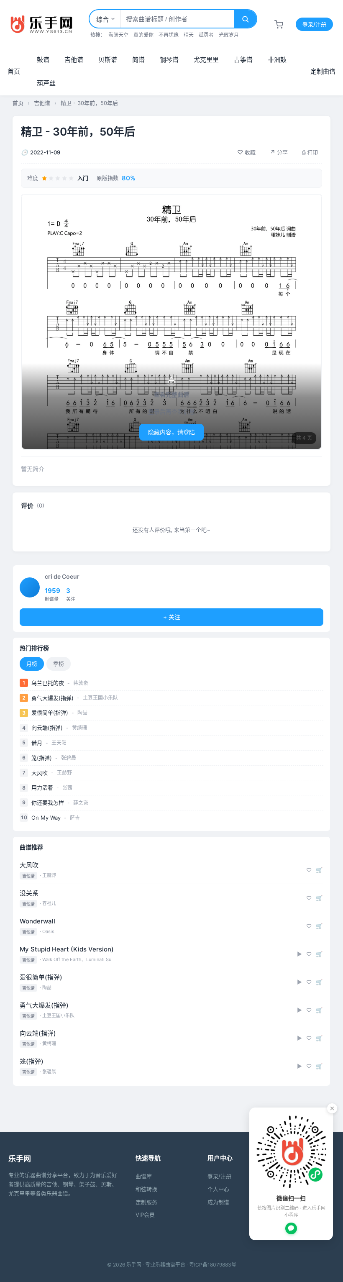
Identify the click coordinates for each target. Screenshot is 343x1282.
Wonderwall (37, 921)
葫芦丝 (46, 83)
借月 (36, 742)
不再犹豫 (169, 35)
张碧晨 (68, 758)
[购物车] (278, 24)
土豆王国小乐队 (100, 698)
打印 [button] (310, 152)
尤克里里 (206, 60)
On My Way (46, 817)
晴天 (189, 35)
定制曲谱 (322, 71)
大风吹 (39, 772)
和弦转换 (146, 1189)
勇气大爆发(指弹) (52, 698)
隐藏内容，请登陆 (171, 432)
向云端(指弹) (47, 727)
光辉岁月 (229, 35)
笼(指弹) (41, 757)
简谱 (138, 60)
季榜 (58, 663)
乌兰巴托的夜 (47, 682)
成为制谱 (218, 1202)
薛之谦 (80, 803)
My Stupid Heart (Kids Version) (67, 949)
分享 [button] (279, 152)
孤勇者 (206, 35)
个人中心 (218, 1189)
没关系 (29, 893)
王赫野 (64, 772)
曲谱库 (144, 1176)
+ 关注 (171, 616)
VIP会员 (145, 1214)
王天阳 (59, 743)
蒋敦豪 (80, 683)
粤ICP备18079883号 (212, 1264)
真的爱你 (143, 35)
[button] (246, 152)
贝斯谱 (107, 60)
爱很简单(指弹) (49, 712)
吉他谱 (73, 60)
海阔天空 (118, 35)
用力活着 (42, 787)
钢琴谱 (169, 60)
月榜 (31, 663)
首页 (14, 71)
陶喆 (82, 713)
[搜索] (245, 19)
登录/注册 (314, 24)
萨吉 (75, 818)
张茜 (67, 788)
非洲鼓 (277, 60)
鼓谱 (43, 60)
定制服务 (146, 1202)
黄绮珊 (79, 728)
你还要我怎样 (47, 802)
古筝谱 (243, 60)
